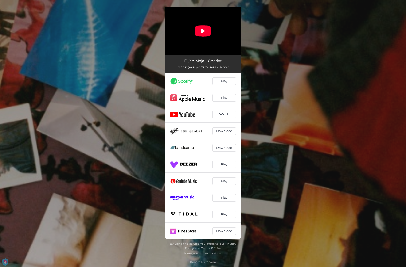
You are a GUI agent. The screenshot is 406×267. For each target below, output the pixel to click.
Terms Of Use (211, 248)
